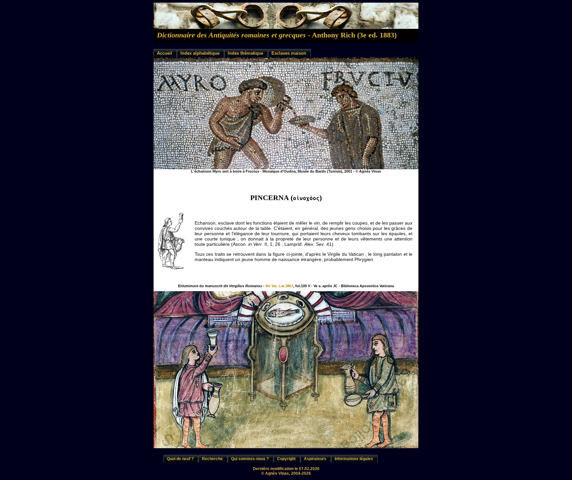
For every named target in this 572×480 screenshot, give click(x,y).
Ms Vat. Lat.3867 (278, 286)
